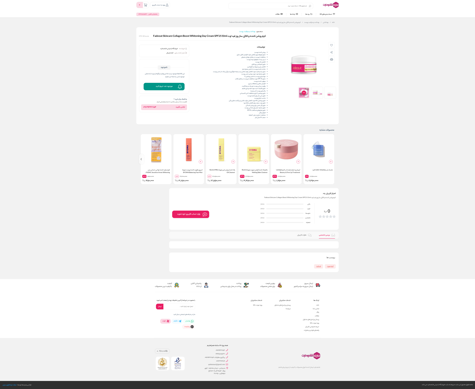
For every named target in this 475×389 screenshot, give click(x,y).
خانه (332, 22)
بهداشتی (325, 22)
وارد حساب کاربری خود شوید (188, 214)
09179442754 (149, 107)
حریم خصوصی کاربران (312, 326)
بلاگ (317, 312)
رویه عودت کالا (314, 323)
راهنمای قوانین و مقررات (311, 330)
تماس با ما (316, 309)
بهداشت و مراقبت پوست (310, 22)
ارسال (159, 306)
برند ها (307, 14)
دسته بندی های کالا (326, 14)
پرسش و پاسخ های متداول (311, 319)
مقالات (277, 14)
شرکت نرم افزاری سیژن (10, 385)
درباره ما (288, 309)
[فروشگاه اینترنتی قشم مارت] (331, 5)
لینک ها (293, 14)
